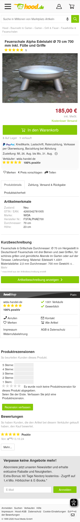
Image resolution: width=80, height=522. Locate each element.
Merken (11, 172)
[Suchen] (75, 19)
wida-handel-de (12, 302)
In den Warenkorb (42, 130)
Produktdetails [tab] (13, 185)
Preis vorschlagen (31, 172)
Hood (5, 28)
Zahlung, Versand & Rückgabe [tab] (47, 185)
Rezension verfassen (17, 407)
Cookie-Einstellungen (54, 511)
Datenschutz (57, 329)
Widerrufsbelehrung (15, 334)
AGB (44, 329)
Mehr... (7, 447)
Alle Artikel (51, 322)
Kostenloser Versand (64, 121)
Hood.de (28, 6)
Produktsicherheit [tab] (14, 192)
